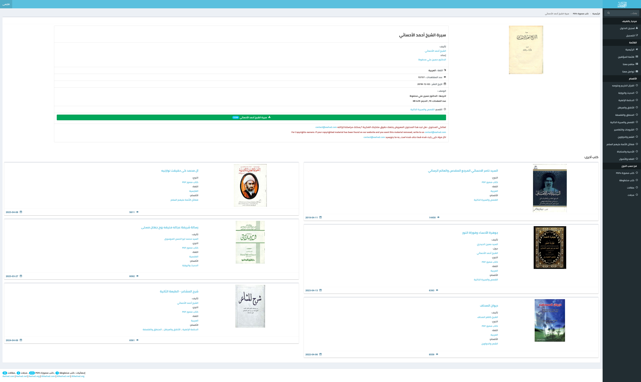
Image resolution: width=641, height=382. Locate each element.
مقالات (631, 187)
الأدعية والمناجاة (626, 151)
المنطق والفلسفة (625, 115)
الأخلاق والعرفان (626, 107)
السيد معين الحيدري (487, 244)
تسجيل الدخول (627, 28)
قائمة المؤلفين (626, 57)
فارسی (6, 4)
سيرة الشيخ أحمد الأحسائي (250, 117)
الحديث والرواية (626, 93)
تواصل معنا (628, 71)
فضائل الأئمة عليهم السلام (621, 144)
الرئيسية (630, 49)
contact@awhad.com (326, 127)
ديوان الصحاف (489, 305)
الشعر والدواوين (626, 137)
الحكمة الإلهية (626, 100)
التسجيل (630, 35)
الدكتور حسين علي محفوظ (432, 59)
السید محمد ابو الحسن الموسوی (181, 239)
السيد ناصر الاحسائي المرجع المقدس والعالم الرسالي (463, 170)
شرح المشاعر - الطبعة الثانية (179, 291)
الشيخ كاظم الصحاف (487, 317)
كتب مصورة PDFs (625, 173)
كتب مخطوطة (627, 180)
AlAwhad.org (77, 376)
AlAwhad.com (48, 376)
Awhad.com (8, 376)
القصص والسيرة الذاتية (622, 122)
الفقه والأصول (627, 159)
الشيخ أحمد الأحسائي (435, 51)
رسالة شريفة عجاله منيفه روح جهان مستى (169, 227)
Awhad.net (21, 376)
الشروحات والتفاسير (624, 129)
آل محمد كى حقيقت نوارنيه (179, 170)
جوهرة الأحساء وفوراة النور (480, 232)
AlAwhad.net (63, 376)
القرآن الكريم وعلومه (623, 85)
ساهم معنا (629, 64)
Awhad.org (34, 376)
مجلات (631, 195)
